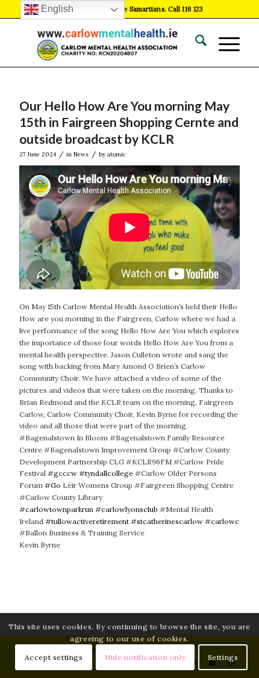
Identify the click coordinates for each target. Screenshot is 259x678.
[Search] (195, 43)
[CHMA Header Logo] (107, 43)
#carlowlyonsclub (126, 509)
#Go (53, 485)
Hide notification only (145, 657)
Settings (223, 657)
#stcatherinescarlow (167, 521)
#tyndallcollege (106, 473)
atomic (116, 154)
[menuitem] (195, 43)
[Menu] (223, 43)
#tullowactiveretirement (87, 521)
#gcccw (62, 473)
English (56, 9)
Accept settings (54, 657)
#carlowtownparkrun (56, 509)
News (81, 154)
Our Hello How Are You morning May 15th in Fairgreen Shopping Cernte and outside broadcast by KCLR (129, 122)
